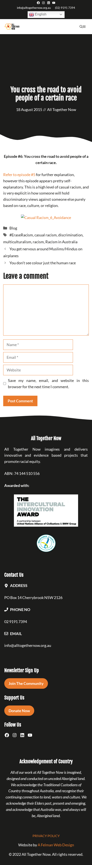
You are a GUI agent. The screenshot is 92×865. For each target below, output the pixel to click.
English (40, 14)
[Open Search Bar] (81, 26)
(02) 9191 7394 (65, 7)
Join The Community (26, 683)
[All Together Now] (11, 26)
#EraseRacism (21, 235)
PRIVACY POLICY (46, 836)
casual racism (45, 235)
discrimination (70, 235)
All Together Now (61, 109)
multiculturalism (17, 241)
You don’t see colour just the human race (42, 262)
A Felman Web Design (56, 844)
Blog (13, 228)
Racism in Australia (61, 241)
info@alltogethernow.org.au (34, 7)
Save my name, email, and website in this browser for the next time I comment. (48, 383)
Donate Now (19, 710)
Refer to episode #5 (19, 174)
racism (38, 241)
